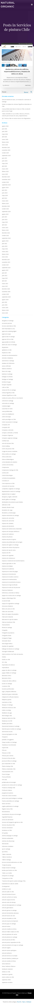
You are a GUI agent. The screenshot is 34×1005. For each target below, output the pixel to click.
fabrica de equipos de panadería (10, 614)
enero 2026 (5, 145)
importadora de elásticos (8, 665)
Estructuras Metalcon (7, 606)
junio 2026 (4, 131)
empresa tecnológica (7, 566)
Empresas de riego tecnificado (9, 585)
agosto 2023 (5, 214)
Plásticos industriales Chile (8, 769)
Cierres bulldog (6, 446)
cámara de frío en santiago (9, 390)
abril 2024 (4, 198)
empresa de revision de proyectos (10, 547)
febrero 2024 (5, 203)
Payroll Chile (5, 747)
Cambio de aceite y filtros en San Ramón (12, 398)
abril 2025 (4, 166)
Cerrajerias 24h (6, 424)
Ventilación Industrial (7, 969)
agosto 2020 (5, 299)
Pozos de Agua (6, 774)
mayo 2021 (5, 278)
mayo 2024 (5, 195)
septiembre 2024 (6, 185)
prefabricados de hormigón (9, 782)
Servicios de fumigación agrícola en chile (12, 822)
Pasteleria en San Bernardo (9, 745)
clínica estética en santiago (9, 454)
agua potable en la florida (8, 342)
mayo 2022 (5, 249)
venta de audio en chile (8, 891)
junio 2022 (4, 246)
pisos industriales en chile (8, 763)
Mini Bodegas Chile (7, 715)
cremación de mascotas (8, 486)
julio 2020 (4, 302)
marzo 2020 (5, 307)
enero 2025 (5, 174)
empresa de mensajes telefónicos (10, 531)
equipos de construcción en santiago (11, 595)
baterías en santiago (7, 374)
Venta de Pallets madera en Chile (10, 931)
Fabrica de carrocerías (7, 611)
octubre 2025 (5, 153)
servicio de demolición (7, 819)
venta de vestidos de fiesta (9, 961)
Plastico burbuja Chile (7, 766)
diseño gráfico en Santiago (9, 499)
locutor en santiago (7, 683)
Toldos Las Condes (7, 873)
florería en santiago (7, 627)
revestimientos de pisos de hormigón (11, 814)
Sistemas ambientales (7, 838)
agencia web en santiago (8, 336)
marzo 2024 (5, 201)
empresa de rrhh (6, 552)
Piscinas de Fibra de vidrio (8, 758)
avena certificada (6, 366)
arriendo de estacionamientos (9, 355)
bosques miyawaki (6, 384)
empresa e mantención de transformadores (13, 561)
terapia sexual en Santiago (8, 867)
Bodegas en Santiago (7, 379)
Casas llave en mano (7, 408)
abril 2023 (4, 225)
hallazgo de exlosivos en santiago (10, 649)
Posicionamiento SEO (7, 771)
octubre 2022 (5, 235)
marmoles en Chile (7, 702)
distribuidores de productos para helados (12, 502)
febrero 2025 (5, 171)
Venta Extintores (6, 963)
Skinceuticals (5, 843)
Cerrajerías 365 (6, 427)
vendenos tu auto (6, 889)
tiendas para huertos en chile (9, 870)
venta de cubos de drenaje (9, 902)
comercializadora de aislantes (9, 462)
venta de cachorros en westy (9, 897)
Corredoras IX (5, 480)
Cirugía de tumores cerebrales (9, 451)
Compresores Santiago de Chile (10, 470)
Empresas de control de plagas (10, 571)
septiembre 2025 (6, 155)
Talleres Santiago (6, 859)
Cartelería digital (6, 406)
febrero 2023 (5, 230)
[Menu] (32, 4)
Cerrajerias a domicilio (7, 430)
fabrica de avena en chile (8, 609)
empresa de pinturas (7, 537)
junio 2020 (4, 305)
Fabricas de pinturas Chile (8, 622)
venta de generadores (7, 907)
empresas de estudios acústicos (10, 577)
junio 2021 (4, 275)
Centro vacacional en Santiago (10, 422)
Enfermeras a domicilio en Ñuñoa (10, 593)
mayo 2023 (5, 222)
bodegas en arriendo (7, 376)
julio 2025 (4, 158)
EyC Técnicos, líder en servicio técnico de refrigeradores (16, 118)
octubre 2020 (5, 294)
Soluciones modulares (7, 846)
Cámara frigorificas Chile (8, 392)
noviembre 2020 (6, 291)
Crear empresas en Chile (8, 483)
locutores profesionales (8, 689)
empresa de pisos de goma (9, 539)
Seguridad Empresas (7, 817)
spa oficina (5, 851)
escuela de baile (6, 601)
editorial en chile (6, 505)
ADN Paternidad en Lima (8, 328)
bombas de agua (6, 382)
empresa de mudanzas (8, 534)
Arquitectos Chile (6, 352)
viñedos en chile (6, 972)
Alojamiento (5, 347)
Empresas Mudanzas (7, 590)
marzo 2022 (5, 251)
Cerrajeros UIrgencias (7, 435)
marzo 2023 (5, 227)
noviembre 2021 (6, 262)
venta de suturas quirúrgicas (9, 950)
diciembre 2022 (6, 233)
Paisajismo (5, 737)
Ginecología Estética (7, 643)
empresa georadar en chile (9, 563)
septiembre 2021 (6, 267)
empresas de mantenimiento (9, 579)
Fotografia (4, 630)
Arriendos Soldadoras (7, 358)
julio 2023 (4, 217)
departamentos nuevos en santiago (11, 491)
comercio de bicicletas (7, 464)
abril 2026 (4, 137)
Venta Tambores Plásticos (8, 966)
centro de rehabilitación (8, 414)
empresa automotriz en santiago (10, 515)
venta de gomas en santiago (9, 910)
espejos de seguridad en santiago (10, 603)
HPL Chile (4, 662)
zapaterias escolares (7, 982)
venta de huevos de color (8, 915)
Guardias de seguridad (7, 646)
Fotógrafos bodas (6, 635)
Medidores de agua (7, 713)
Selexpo (29, 1002)
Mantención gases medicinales (10, 694)
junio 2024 (4, 193)
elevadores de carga (7, 510)
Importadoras (5, 667)
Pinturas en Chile (6, 753)
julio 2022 (4, 243)
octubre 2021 (5, 265)
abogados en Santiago (8, 320)
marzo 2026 (5, 139)
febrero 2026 (5, 142)
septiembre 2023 (6, 211)
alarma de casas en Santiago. (9, 344)
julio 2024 (4, 190)
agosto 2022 (5, 241)
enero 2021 (5, 286)
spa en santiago (6, 849)
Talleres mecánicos (7, 857)
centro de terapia (6, 416)
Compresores (5, 467)
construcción (5, 473)
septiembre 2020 (6, 297)
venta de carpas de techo (8, 899)
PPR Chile (4, 779)
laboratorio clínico (6, 678)
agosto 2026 (5, 126)
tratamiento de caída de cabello (10, 883)
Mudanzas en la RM (7, 721)
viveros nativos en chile (8, 977)
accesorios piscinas (7, 323)
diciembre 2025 (6, 147)
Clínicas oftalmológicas (8, 459)
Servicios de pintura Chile (8, 825)
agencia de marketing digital (9, 331)
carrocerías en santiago (8, 403)
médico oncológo (6, 710)
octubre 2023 (5, 209)
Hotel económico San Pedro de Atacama (12, 654)
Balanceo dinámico (7, 368)
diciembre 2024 (6, 177)
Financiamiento (6, 625)
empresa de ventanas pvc (8, 558)
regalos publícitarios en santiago (10, 806)
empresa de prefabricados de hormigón (12, 542)
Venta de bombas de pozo (8, 894)
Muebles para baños (7, 723)
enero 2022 (5, 257)
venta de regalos (6, 947)
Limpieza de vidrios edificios (9, 681)
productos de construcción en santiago (12, 785)
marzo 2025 (5, 169)
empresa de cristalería (7, 523)
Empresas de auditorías (8, 569)
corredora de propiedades (8, 478)
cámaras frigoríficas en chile (9, 395)
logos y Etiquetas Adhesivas (9, 691)
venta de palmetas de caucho (9, 934)
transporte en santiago (8, 875)
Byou (24, 1002)
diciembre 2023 (6, 206)
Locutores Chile (6, 686)
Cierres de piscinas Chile (8, 448)
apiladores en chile (6, 350)
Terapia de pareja (6, 865)
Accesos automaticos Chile (9, 326)
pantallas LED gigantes (8, 739)
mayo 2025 (5, 163)
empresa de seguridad (7, 555)
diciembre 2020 (6, 289)
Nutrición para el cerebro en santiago (11, 729)
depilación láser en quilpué (8, 494)
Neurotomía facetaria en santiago (10, 726)
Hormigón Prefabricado (8, 651)
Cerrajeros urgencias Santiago (9, 438)
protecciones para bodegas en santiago (12, 798)
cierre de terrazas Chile (8, 443)
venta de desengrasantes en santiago (11, 905)
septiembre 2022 (6, 238)
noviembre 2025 (6, 150)
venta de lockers (6, 926)
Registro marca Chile (7, 809)
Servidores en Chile (7, 830)
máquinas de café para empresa (10, 697)
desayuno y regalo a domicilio (9, 496)
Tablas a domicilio (6, 854)
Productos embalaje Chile (8, 787)
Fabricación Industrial (7, 617)
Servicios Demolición (7, 827)
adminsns (6, 85)
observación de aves (7, 731)
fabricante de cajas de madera (10, 619)
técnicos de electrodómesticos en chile (12, 862)
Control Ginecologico (7, 475)
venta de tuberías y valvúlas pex (10, 958)
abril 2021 (4, 281)
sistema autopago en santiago (10, 835)
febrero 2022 (5, 254)
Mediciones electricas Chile (9, 707)
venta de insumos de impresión (10, 921)
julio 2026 (4, 129)
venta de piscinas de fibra (8, 939)
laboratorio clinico (6, 675)
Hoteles (4, 657)
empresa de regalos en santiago (10, 545)
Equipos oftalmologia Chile (9, 598)
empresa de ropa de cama (8, 550)
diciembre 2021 (6, 259)
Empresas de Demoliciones (9, 574)
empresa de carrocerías (8, 518)
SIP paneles (5, 833)
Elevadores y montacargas (9, 513)
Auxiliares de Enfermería (8, 363)
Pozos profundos (6, 777)
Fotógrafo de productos (8, 633)
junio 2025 (4, 161)
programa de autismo (7, 793)
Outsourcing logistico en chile (9, 734)
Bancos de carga (6, 371)
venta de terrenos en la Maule (9, 955)
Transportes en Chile (7, 878)
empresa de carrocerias (8, 520)
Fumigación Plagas (7, 638)
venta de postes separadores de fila (11, 942)
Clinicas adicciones (6, 456)
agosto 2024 (5, 187)
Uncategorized (5, 886)
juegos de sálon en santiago (9, 670)
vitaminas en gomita (7, 974)
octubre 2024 (5, 182)
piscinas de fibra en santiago (9, 761)
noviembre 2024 (6, 179)
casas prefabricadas (7, 411)
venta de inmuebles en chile (9, 918)
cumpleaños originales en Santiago (11, 488)
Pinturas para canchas (7, 755)
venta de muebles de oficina (9, 929)
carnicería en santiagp (7, 400)
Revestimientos (6, 811)
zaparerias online (6, 979)
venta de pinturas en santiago (9, 937)
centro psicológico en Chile (9, 419)
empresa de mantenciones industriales (12, 529)
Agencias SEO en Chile (7, 339)
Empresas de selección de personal (11, 587)
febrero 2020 (5, 310)
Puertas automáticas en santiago (10, 801)
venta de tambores (7, 953)
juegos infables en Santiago (9, 673)
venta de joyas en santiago (9, 923)
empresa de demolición (8, 526)
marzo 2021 (5, 283)
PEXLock (4, 750)
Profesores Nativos (7, 790)
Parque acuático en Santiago (9, 742)
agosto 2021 (5, 270)
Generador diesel (6, 641)
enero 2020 (5, 313)
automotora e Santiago (8, 360)
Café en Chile (5, 387)
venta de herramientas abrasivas (10, 913)
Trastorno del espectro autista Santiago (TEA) (13, 881)
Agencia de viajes (6, 334)
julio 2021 (4, 273)
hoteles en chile (6, 659)
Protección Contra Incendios (9, 795)
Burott (19, 1002)
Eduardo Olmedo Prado (8, 507)
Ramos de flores (6, 803)
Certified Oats (5, 440)
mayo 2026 (5, 134)
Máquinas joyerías (6, 699)
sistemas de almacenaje (8, 841)
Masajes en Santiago (7, 705)
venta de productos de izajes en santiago (12, 945)
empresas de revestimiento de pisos (11, 582)
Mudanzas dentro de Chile (8, 718)
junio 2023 (4, 219)
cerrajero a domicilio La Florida (10, 432)
